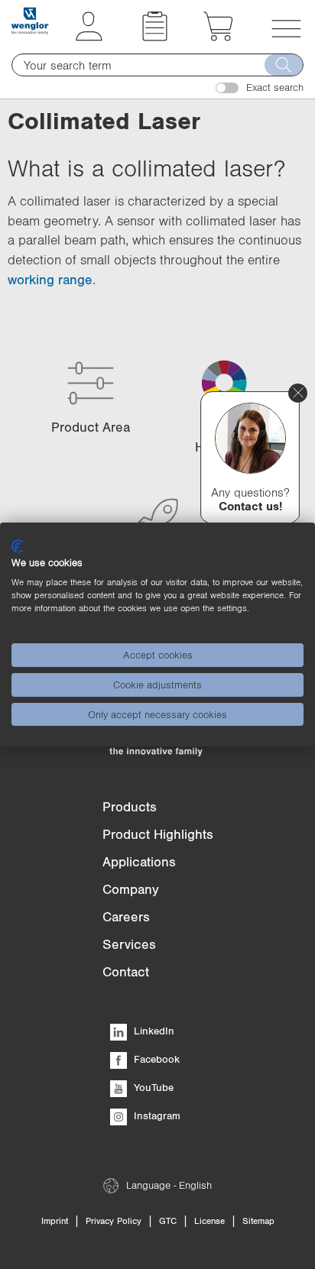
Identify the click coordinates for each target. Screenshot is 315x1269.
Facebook (155, 1059)
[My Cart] (218, 37)
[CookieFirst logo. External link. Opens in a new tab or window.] (17, 546)
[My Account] (89, 37)
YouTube (152, 1087)
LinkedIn (152, 1030)
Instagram (155, 1115)
